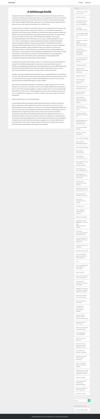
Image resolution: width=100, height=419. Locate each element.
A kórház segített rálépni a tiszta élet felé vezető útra (82, 35)
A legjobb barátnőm (81, 65)
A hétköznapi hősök (81, 17)
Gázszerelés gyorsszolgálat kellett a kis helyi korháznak (82, 232)
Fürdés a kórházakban (81, 217)
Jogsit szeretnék (80, 272)
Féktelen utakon (80, 206)
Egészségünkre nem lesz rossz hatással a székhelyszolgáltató (82, 163)
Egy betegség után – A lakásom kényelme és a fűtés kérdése (81, 175)
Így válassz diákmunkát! (82, 250)
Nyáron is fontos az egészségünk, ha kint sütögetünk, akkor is (81, 345)
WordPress (51, 416)
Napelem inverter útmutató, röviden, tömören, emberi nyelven (82, 316)
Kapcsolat (88, 2)
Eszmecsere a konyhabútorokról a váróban (81, 200)
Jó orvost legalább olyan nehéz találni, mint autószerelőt (82, 266)
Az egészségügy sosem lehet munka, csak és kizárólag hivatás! (81, 122)
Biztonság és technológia (82, 138)
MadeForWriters (64, 416)
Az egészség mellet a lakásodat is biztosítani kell (81, 114)
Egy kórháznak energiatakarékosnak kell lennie (81, 183)
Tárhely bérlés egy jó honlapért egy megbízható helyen (81, 382)
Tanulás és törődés (80, 377)
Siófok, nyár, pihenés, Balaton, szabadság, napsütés (81, 364)
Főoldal (81, 2)
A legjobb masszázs (81, 75)
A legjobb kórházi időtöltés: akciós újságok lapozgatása (82, 70)
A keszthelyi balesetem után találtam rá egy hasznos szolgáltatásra (81, 22)
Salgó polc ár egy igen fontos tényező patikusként (81, 357)
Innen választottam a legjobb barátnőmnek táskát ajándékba (81, 256)
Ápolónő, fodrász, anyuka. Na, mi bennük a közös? (82, 107)
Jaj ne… (78, 261)
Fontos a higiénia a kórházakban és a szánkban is (80, 211)
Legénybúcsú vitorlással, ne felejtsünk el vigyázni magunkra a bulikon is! (82, 290)
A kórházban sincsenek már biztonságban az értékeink (81, 59)
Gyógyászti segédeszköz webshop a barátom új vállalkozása (82, 239)
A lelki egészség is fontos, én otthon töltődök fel (80, 81)
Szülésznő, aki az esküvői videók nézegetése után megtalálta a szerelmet (82, 371)
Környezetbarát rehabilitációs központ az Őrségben (81, 283)
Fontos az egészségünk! (82, 409)
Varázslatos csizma (81, 393)
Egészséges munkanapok (82, 147)
